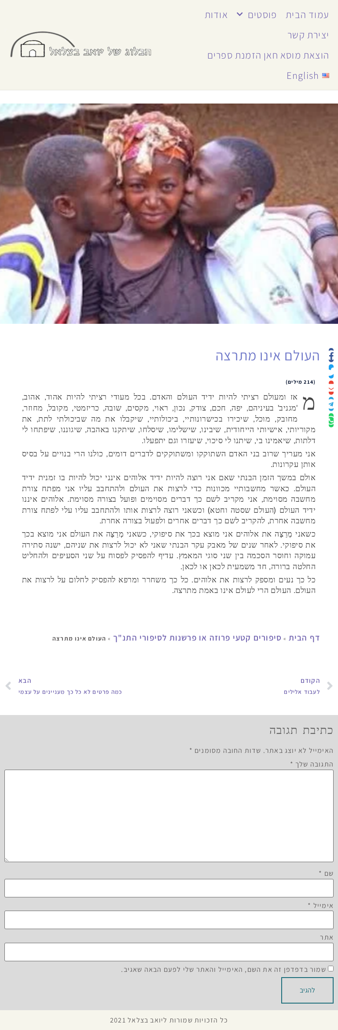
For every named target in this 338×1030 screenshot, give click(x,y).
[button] (331, 355)
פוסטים (262, 14)
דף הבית (304, 637)
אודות (216, 14)
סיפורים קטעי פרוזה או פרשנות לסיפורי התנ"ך (197, 637)
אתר (327, 937)
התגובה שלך (312, 764)
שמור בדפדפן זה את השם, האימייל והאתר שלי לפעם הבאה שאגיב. (223, 969)
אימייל (321, 905)
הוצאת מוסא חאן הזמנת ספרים (268, 54)
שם (326, 873)
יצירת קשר (308, 34)
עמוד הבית (307, 14)
